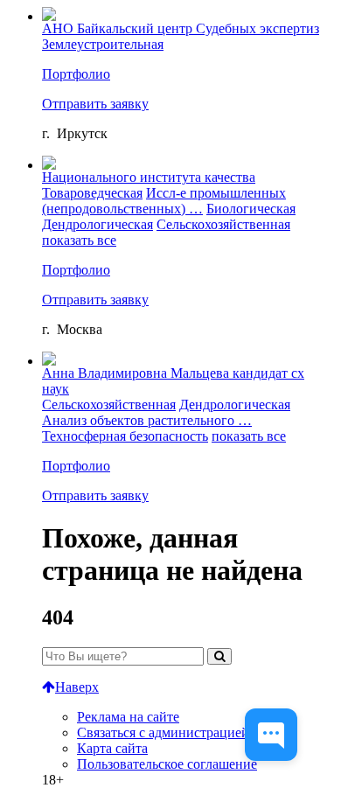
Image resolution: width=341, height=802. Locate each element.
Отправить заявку (95, 103)
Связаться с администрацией (163, 732)
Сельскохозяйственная (223, 224)
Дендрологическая (97, 224)
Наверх (77, 687)
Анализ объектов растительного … (147, 420)
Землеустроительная (103, 44)
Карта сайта (112, 748)
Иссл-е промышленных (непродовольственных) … (164, 200)
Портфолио (76, 73)
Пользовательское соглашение (167, 764)
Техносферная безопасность (125, 436)
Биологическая (251, 208)
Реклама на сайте (128, 716)
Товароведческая (92, 192)
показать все (79, 240)
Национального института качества (148, 177)
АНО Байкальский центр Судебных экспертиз (180, 28)
